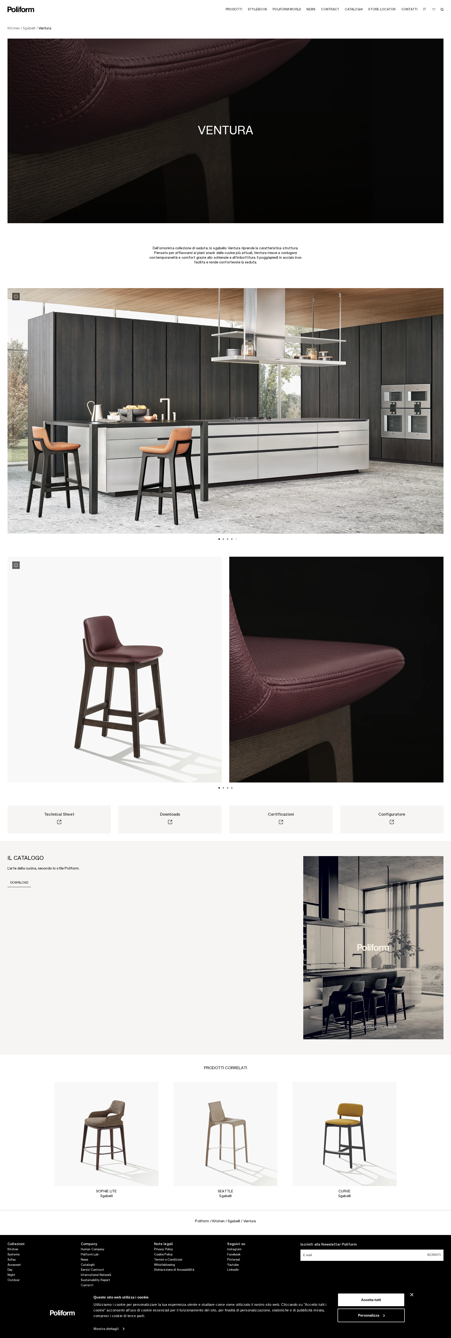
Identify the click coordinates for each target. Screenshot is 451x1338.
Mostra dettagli (106, 1329)
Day (10, 1269)
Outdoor (14, 1280)
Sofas (12, 1259)
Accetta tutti (371, 1300)
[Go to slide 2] (223, 539)
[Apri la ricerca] (442, 9)
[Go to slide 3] (227, 539)
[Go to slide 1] (219, 539)
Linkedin (233, 1269)
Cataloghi (88, 1264)
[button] (151, 1089)
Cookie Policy (163, 1254)
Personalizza (368, 1315)
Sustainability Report (95, 1280)
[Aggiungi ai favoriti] (433, 9)
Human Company (93, 1249)
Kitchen (13, 1249)
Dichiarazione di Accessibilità (174, 1269)
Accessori (14, 1264)
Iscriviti (434, 1255)
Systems (13, 1254)
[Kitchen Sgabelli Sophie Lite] (106, 1134)
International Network (96, 1275)
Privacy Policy (163, 1249)
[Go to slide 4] (232, 539)
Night (12, 1275)
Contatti (87, 1285)
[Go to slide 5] (236, 539)
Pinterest (233, 1259)
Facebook (234, 1254)
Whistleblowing (164, 1264)
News (84, 1259)
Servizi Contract (92, 1269)
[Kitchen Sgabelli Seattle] (226, 1134)
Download (19, 882)
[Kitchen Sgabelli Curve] (344, 1134)
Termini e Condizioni (168, 1259)
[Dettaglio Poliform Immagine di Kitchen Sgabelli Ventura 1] (16, 296)
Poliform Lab (89, 1254)
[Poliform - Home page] (21, 9)
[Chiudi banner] (411, 1294)
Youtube (233, 1264)
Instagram (234, 1249)
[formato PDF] (373, 947)
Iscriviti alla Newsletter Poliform (328, 1244)
